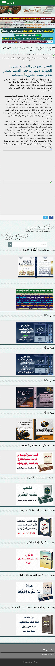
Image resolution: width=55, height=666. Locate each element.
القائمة (10, 3)
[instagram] (23, 662)
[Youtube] (29, 662)
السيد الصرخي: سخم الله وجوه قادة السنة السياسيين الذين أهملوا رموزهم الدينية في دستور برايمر (37, 228)
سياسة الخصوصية (48, 654)
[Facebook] (34, 662)
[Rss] (36, 662)
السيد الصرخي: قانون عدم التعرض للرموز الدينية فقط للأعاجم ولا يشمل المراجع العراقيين (18, 236)
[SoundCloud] (26, 662)
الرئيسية (50, 48)
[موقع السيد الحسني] (27, 10)
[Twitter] (32, 662)
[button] (4, 2)
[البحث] (10, 244)
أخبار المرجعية (40, 48)
